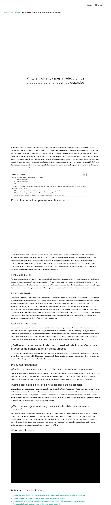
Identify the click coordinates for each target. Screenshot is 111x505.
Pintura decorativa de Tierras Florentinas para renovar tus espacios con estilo (39, 498)
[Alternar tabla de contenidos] (84, 174)
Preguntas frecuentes (20, 188)
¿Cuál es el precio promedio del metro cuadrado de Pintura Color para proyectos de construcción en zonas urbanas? (49, 186)
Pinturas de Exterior (22, 181)
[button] (107, 5)
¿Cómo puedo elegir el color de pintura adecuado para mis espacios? (35, 193)
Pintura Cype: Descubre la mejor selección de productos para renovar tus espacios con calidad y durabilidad (49, 495)
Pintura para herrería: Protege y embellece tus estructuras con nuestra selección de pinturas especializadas (49, 501)
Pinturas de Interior (22, 179)
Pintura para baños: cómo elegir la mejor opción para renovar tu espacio (36, 504)
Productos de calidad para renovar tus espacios (28, 177)
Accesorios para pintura (23, 184)
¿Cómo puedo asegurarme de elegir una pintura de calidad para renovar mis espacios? (40, 195)
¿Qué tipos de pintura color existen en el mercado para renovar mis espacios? (38, 191)
